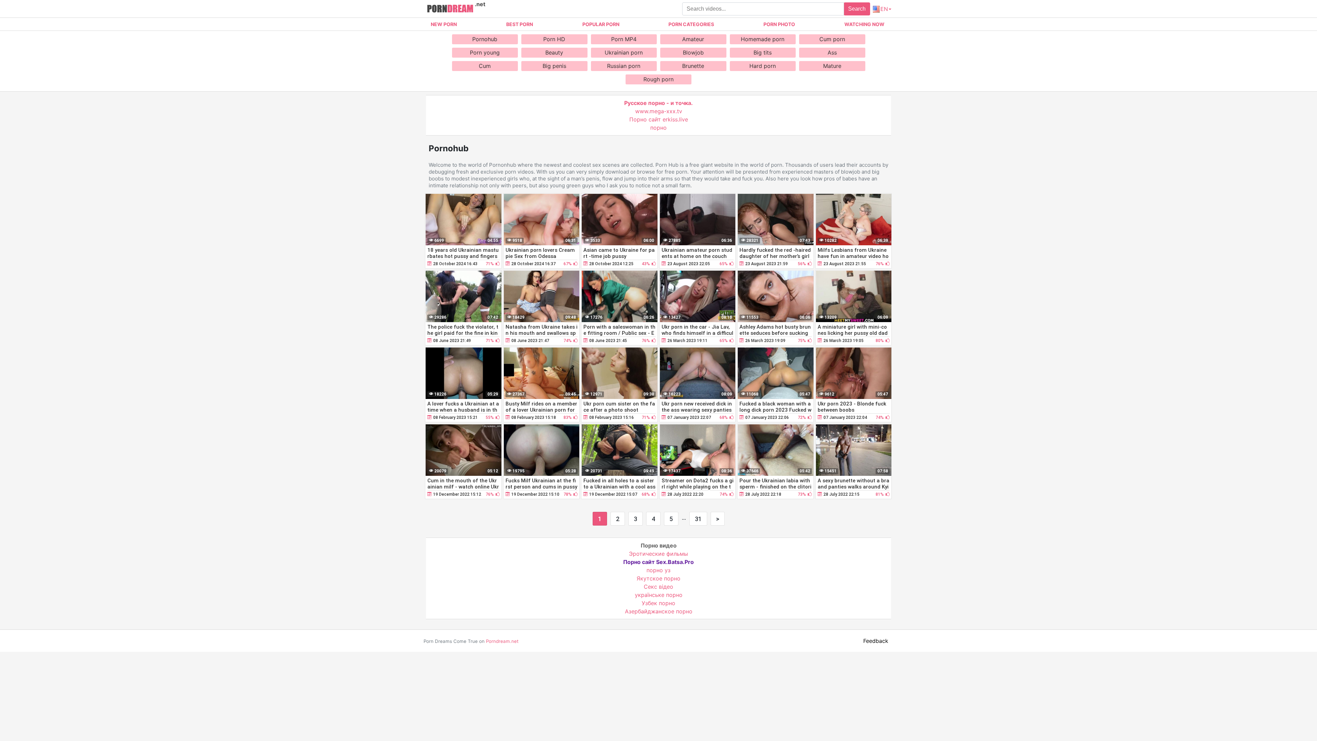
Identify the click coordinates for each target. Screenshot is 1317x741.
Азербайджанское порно (658, 611)
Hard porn (762, 65)
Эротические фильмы (658, 553)
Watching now (864, 24)
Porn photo (779, 24)
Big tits (763, 52)
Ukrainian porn (624, 52)
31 (698, 518)
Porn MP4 (624, 39)
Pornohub (484, 39)
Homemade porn (762, 39)
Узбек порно (658, 603)
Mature (832, 65)
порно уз (658, 570)
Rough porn (658, 79)
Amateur (693, 39)
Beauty (554, 52)
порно (658, 127)
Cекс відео (658, 586)
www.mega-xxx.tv (658, 111)
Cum (485, 65)
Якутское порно (658, 578)
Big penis (554, 65)
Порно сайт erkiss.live (658, 119)
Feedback (875, 640)
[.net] (450, 9)
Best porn (519, 24)
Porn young (485, 52)
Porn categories (691, 24)
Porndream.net (502, 641)
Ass (832, 52)
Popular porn (600, 24)
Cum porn (832, 39)
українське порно (659, 594)
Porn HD (554, 39)
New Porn (444, 24)
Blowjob (693, 52)
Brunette (693, 65)
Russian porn (623, 65)
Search (857, 9)
